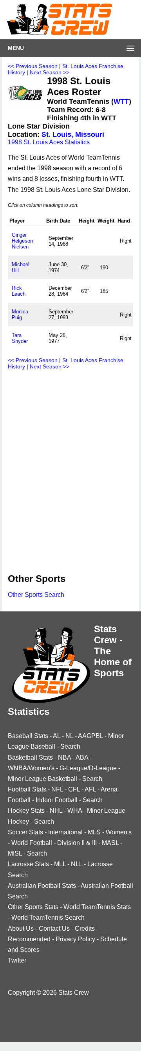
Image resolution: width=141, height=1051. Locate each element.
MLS (94, 832)
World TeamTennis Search (48, 917)
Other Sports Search (36, 594)
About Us (21, 928)
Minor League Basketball (42, 778)
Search (70, 746)
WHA (74, 810)
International (65, 832)
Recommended (29, 939)
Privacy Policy (75, 939)
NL (69, 736)
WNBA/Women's (31, 768)
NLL (76, 864)
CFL (74, 789)
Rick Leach (18, 291)
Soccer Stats (25, 832)
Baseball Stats (28, 736)
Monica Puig (20, 314)
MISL (15, 853)
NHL (56, 810)
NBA (64, 757)
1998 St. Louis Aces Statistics (49, 142)
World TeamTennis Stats (97, 907)
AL (56, 736)
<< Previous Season (33, 66)
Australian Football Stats (42, 885)
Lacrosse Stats (28, 864)
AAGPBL (90, 736)
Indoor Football (57, 800)
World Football (31, 842)
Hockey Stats (26, 810)
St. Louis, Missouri (73, 134)
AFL (90, 789)
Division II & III (77, 842)
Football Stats (27, 789)
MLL (60, 864)
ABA (82, 757)
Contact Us (54, 928)
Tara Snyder (20, 338)
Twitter (17, 960)
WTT (121, 101)
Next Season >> (49, 72)
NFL (57, 789)
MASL (110, 842)
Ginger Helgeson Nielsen (22, 241)
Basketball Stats (30, 757)
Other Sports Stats (33, 907)
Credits (85, 928)
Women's (119, 832)
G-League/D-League (88, 768)
